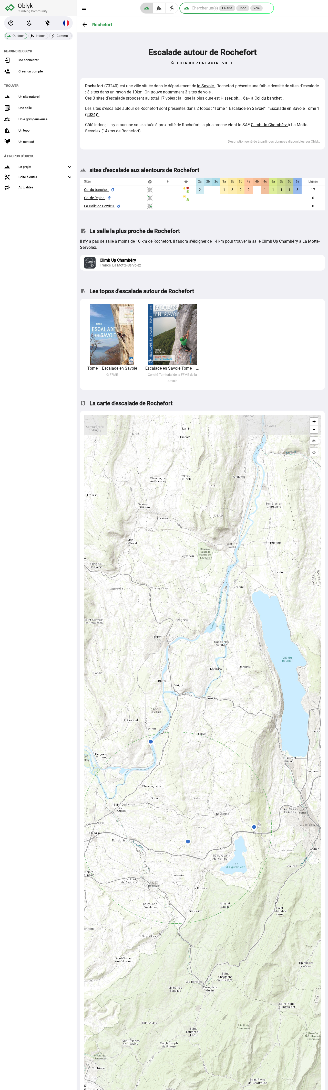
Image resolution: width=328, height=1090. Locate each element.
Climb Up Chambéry (269, 124)
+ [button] (314, 421)
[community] (172, 8)
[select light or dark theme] (29, 23)
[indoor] (159, 8)
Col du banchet (268, 98)
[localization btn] (47, 23)
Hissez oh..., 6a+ (236, 98)
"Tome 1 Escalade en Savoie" (239, 108)
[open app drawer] (84, 8)
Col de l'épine (94, 198)
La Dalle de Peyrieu (99, 206)
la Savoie (206, 85)
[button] (10, 23)
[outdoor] (146, 8)
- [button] (314, 429)
